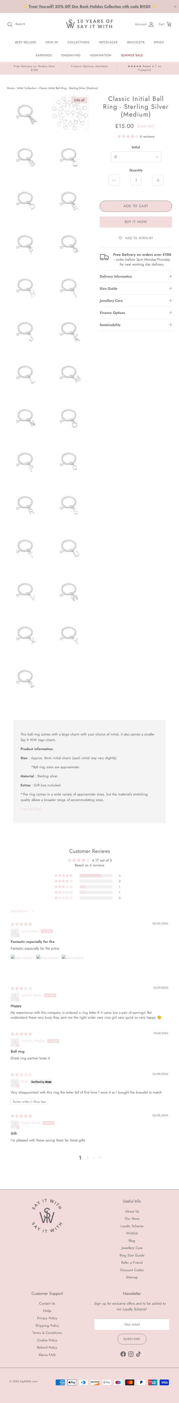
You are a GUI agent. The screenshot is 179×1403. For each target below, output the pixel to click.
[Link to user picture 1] (22, 966)
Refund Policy (47, 1347)
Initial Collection (26, 88)
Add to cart (136, 206)
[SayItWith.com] (89, 24)
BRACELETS (136, 42)
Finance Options (112, 312)
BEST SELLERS (25, 42)
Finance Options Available (89, 66)
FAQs (47, 1310)
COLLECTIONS (79, 42)
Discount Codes (132, 1270)
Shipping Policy (47, 1325)
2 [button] (87, 1157)
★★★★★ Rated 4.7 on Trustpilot (144, 68)
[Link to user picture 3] (73, 966)
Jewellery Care (111, 300)
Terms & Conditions (47, 1332)
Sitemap (132, 1277)
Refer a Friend (132, 1262)
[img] (21, 924)
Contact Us (47, 1303)
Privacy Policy (47, 1318)
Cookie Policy (47, 1340)
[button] (128, 136)
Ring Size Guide (132, 1255)
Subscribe (132, 1339)
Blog (132, 1240)
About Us (132, 1211)
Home (10, 88)
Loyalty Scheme (132, 1226)
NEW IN (52, 42)
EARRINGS (44, 55)
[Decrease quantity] (114, 180)
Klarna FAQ (47, 1354)
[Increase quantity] (158, 180)
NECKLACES (108, 42)
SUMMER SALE (132, 55)
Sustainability (110, 324)
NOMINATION (100, 55)
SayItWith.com (28, 1381)
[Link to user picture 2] (47, 966)
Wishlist (132, 1233)
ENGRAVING (71, 55)
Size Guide (108, 288)
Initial (136, 147)
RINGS (159, 42)
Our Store (132, 1218)
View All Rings (31, 808)
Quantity (135, 170)
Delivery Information (116, 276)
